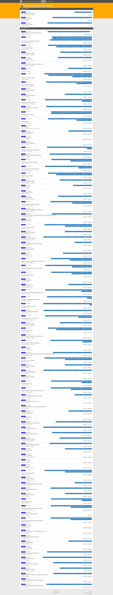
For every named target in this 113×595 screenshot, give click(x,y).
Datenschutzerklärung (88, 592)
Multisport (33, 1)
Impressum (90, 593)
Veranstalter (90, 14)
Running (38, 1)
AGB (91, 590)
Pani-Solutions (56, 591)
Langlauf (25, 1)
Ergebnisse (85, 34)
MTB (29, 1)
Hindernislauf (50, 1)
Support (90, 591)
